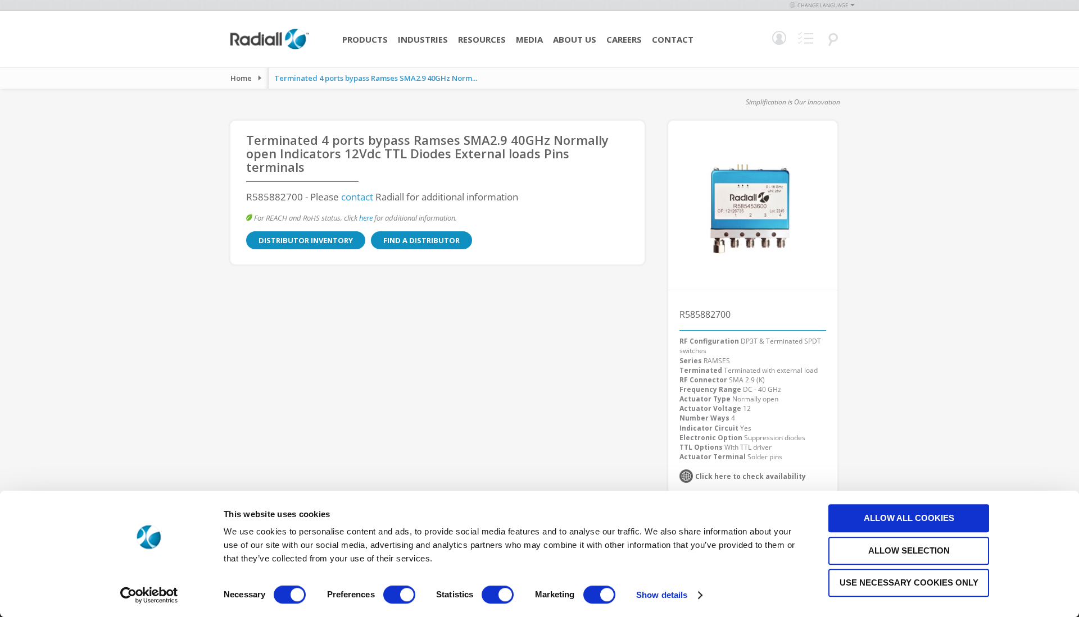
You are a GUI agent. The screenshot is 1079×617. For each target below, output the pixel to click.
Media (529, 39)
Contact (672, 39)
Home (241, 78)
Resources (482, 39)
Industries (423, 39)
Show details (661, 595)
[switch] (399, 596)
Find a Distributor (421, 240)
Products (365, 39)
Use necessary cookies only (909, 582)
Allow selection (909, 550)
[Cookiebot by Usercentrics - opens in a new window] (149, 595)
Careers (624, 39)
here (366, 218)
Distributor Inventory (306, 240)
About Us (574, 39)
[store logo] (269, 47)
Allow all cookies (909, 518)
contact (357, 196)
